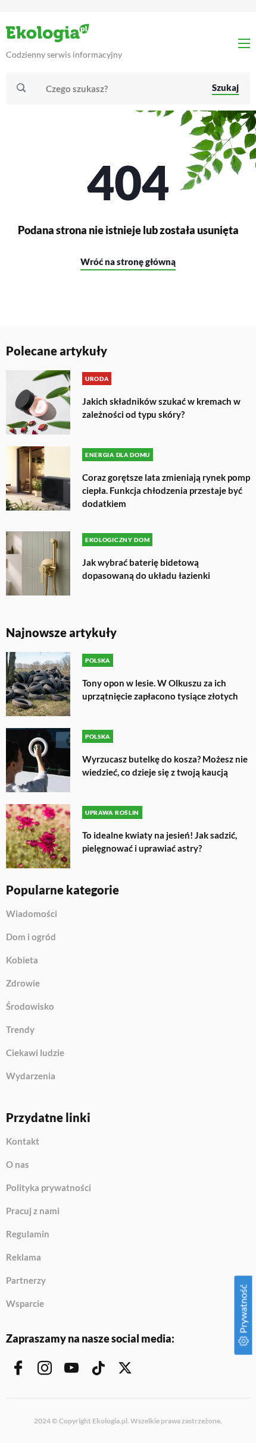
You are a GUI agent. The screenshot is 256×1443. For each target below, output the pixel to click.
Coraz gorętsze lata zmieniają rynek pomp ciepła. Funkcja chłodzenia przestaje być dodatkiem (166, 490)
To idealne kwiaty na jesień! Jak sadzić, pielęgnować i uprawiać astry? (159, 841)
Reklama (23, 1257)
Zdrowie (23, 983)
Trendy (20, 1030)
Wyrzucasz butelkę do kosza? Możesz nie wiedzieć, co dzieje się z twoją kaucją (165, 765)
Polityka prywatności (48, 1188)
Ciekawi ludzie (35, 1053)
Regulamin (27, 1234)
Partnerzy (26, 1281)
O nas (17, 1165)
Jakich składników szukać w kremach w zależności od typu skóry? (161, 408)
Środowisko (30, 1007)
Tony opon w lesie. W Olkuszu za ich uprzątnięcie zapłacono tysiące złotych (160, 689)
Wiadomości (31, 914)
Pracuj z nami (33, 1211)
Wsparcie (25, 1303)
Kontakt (22, 1141)
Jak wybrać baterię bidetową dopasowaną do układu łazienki (146, 569)
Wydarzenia (30, 1076)
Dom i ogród (31, 937)
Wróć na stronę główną (128, 261)
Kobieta (22, 960)
